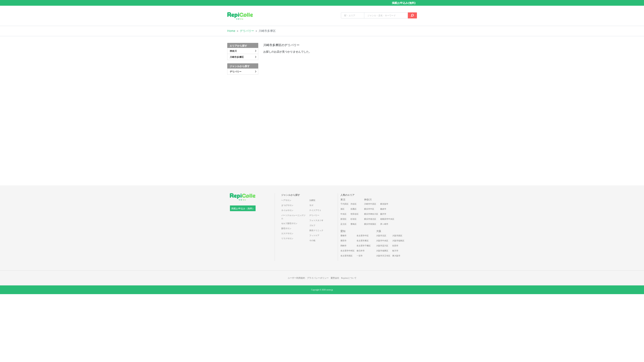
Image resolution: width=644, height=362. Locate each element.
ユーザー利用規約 (296, 278)
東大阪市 (396, 256)
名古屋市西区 (346, 256)
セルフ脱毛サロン (289, 223)
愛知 (342, 231)
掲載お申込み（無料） (243, 208)
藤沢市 (383, 214)
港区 (342, 209)
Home (231, 31)
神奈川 (368, 199)
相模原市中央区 (387, 219)
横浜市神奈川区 (371, 214)
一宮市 (360, 256)
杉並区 (354, 219)
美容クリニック (316, 230)
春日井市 (361, 251)
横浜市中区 (369, 209)
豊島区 (354, 224)
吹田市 (395, 246)
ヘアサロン (286, 200)
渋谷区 (354, 204)
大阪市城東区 (382, 251)
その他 (312, 240)
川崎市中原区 (370, 204)
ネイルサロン (287, 210)
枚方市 (395, 251)
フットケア (314, 235)
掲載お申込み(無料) (404, 3)
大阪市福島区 (398, 240)
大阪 (378, 231)
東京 (342, 199)
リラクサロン (287, 238)
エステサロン (287, 233)
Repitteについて (349, 278)
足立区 (343, 224)
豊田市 (343, 240)
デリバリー (247, 31)
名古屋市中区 (363, 235)
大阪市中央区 (382, 240)
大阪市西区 (397, 235)
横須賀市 (384, 204)
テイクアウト (315, 210)
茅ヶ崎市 (384, 224)
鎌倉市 (383, 209)
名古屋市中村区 (347, 251)
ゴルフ (312, 225)
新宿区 (343, 219)
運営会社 (335, 278)
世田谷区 (355, 214)
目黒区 (354, 209)
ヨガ (311, 205)
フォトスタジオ (316, 220)
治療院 (312, 200)
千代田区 (344, 204)
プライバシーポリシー (318, 278)
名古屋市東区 (363, 240)
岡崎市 (343, 246)
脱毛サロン (286, 228)
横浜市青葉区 (370, 224)
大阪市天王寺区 (383, 256)
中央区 (343, 214)
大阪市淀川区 (382, 246)
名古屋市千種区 (364, 246)
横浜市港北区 (370, 219)
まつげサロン (287, 205)
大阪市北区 (381, 235)
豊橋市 (343, 235)
